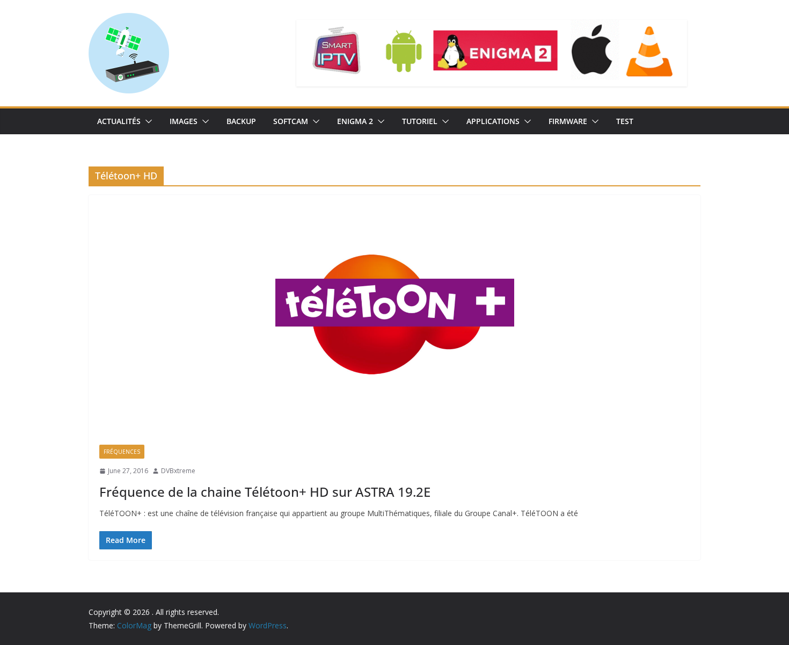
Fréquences (122, 451)
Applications (493, 121)
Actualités (119, 121)
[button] (146, 121)
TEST (624, 121)
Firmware (568, 121)
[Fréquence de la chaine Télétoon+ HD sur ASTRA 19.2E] (394, 314)
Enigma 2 (355, 121)
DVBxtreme (178, 470)
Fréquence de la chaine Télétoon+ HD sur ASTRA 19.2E (264, 492)
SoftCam (290, 121)
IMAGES (184, 121)
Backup (241, 121)
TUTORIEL (419, 121)
